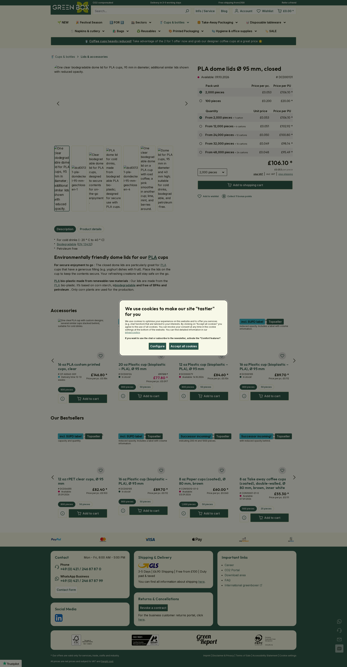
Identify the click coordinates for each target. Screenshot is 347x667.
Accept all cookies (184, 346)
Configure (157, 346)
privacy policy (132, 332)
